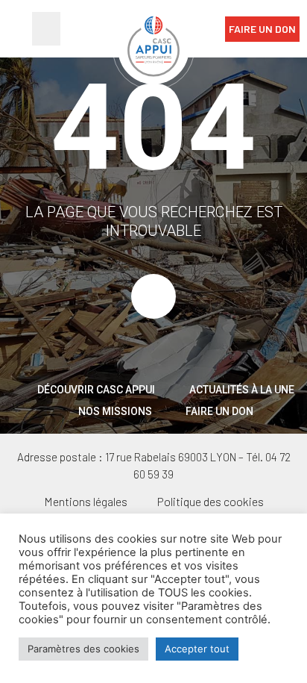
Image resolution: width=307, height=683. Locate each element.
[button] (46, 29)
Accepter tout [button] (197, 649)
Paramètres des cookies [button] (83, 649)
